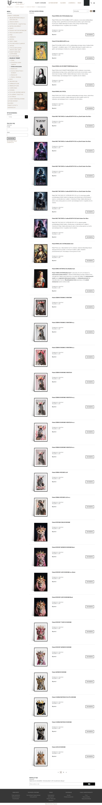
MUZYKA (12, 39)
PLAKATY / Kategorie (13, 15)
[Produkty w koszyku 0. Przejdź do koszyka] (87, 3)
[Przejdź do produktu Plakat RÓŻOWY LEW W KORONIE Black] (40, 607)
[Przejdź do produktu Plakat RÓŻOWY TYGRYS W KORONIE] (40, 632)
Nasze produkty (86, 797)
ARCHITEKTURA (13, 81)
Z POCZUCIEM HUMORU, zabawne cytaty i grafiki (16, 48)
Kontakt (68, 795)
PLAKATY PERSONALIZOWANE (17, 98)
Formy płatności (33, 797)
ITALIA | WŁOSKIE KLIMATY (16, 32)
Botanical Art (14, 75)
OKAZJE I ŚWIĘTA (14, 21)
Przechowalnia (16, 798)
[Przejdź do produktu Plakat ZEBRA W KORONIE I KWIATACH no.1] (40, 457)
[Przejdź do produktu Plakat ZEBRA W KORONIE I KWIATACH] (40, 382)
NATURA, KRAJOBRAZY (15, 26)
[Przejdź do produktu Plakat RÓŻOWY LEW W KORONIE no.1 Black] (40, 582)
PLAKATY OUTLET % (13, 105)
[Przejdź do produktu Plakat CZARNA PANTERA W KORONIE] (40, 732)
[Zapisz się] (89, 784)
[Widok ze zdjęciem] (91, 11)
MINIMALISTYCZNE (14, 85)
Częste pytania (51, 795)
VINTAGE (12, 45)
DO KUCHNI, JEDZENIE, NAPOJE (17, 92)
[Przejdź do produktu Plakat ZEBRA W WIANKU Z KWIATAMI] (40, 307)
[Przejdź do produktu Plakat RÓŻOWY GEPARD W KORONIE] (40, 657)
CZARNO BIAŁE (13, 88)
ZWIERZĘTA (13, 37)
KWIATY (12, 28)
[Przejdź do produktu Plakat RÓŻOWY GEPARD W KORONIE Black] (40, 557)
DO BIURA (12, 90)
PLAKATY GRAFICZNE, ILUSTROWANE (15, 52)
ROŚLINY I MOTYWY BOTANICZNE (18, 30)
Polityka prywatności (68, 797)
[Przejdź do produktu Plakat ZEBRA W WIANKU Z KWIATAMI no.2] (40, 357)
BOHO (11, 79)
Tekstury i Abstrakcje (16, 77)
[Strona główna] (16, 3)
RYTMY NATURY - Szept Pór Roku (18, 24)
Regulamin (51, 800)
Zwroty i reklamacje (51, 798)
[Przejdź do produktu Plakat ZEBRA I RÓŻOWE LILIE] (40, 482)
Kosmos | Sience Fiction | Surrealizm (17, 71)
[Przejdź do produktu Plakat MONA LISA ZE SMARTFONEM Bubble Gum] (40, 76)
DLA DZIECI (10, 103)
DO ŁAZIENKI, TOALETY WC (16, 94)
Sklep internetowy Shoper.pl (51, 803)
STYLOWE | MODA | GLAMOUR (17, 43)
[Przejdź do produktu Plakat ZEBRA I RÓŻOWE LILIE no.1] (40, 507)
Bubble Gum (14, 68)
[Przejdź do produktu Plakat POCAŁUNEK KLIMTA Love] (40, 51)
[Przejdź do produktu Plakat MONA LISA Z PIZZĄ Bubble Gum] (40, 25)
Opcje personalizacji (86, 798)
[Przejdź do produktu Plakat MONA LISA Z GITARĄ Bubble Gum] (40, 253)
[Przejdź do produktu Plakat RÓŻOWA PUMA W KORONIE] (40, 532)
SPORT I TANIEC (13, 41)
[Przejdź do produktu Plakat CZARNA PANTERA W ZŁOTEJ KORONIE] (40, 707)
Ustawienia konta (16, 797)
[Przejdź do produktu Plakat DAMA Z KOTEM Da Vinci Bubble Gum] (40, 278)
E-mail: (8, 126)
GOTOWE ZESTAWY (13, 101)
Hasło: (8, 132)
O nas (86, 795)
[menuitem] (40, 3)
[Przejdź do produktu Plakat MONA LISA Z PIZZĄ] (40, 101)
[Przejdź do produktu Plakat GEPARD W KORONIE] (40, 682)
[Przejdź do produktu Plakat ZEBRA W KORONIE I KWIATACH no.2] (40, 432)
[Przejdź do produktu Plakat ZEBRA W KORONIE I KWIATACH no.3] (40, 407)
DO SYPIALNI (13, 96)
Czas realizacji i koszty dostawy (33, 795)
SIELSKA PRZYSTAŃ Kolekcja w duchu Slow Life (17, 18)
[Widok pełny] (94, 11)
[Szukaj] (26, 116)
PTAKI (11, 34)
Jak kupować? (51, 797)
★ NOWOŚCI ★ (11, 107)
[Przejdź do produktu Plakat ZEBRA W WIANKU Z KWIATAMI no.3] (40, 332)
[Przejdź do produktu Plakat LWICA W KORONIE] (40, 757)
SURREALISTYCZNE (14, 83)
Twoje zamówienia (16, 795)
